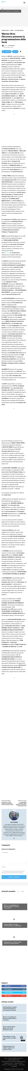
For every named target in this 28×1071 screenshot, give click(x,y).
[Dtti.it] (11, 3)
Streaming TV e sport (8, 1063)
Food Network (19, 30)
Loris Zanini (11, 45)
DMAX (11, 30)
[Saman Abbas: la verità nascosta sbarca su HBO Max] (14, 919)
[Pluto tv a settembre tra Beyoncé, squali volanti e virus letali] (14, 901)
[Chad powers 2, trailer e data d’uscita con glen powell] (14, 937)
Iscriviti (23, 995)
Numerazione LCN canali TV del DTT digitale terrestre (13, 1061)
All (18, 891)
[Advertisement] (14, 129)
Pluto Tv (6, 902)
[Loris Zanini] (3, 46)
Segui (24, 989)
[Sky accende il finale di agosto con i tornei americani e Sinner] (21, 1027)
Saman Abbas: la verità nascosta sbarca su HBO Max (12, 924)
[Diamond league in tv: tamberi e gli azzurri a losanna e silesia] (21, 1047)
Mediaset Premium (18, 1063)
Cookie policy (14, 1066)
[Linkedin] (14, 837)
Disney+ (6, 939)
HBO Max (6, 921)
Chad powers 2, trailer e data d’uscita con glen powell (12, 942)
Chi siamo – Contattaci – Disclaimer (10, 1064)
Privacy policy (22, 1064)
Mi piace (23, 986)
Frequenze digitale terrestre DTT (15, 1058)
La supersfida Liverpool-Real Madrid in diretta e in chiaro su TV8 (21, 804)
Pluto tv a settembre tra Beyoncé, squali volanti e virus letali (11, 906)
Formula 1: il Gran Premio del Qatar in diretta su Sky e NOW (7, 803)
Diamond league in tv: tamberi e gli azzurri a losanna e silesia (9, 1048)
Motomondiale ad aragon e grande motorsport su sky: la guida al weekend (10, 1008)
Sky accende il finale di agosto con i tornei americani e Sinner (9, 1028)
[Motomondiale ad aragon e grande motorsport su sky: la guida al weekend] (21, 1008)
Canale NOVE (16, 11)
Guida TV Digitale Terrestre (13, 1060)
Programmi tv (8, 11)
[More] (20, 51)
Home (2, 11)
